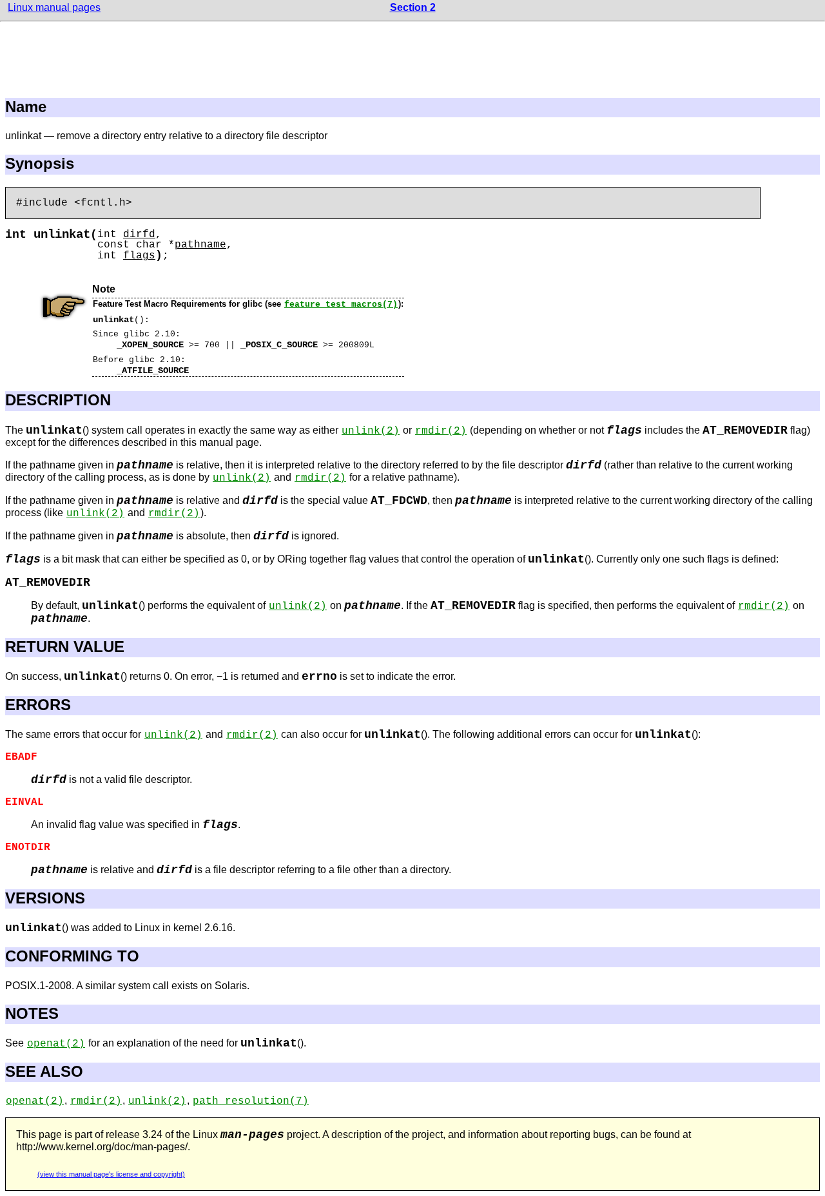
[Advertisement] (412, 56)
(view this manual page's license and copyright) (111, 1174)
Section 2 (413, 7)
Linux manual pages (54, 7)
